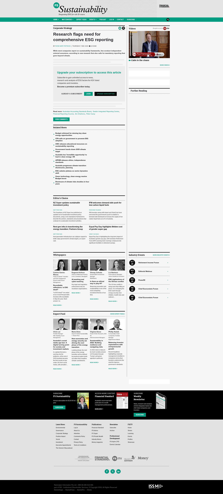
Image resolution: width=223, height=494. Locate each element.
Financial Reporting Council (63, 114)
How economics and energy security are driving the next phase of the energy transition (80, 343)
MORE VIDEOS (164, 65)
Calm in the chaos (140, 60)
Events (92, 20)
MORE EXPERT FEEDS (117, 314)
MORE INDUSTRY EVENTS (161, 255)
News (55, 20)
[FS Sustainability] (80, 8)
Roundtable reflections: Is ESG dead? (60, 287)
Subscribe (131, 20)
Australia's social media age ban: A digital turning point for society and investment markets (61, 345)
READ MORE (57, 305)
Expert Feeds (81, 20)
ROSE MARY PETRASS (63, 46)
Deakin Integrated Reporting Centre (106, 111)
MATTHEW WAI (57, 210)
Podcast (102, 20)
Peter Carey (90, 114)
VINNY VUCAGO (94, 234)
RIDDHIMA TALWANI (95, 210)
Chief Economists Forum (148, 289)
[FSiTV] (166, 28)
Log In (111, 20)
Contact (120, 20)
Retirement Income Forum (148, 263)
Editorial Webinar (145, 271)
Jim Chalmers (80, 114)
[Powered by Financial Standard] (164, 6)
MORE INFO (98, 409)
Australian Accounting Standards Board (77, 111)
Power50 (141, 280)
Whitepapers (67, 20)
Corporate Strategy (62, 28)
